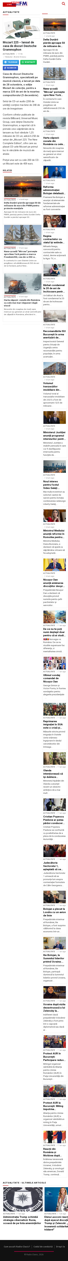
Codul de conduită (43, 1246)
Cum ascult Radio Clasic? (17, 1246)
